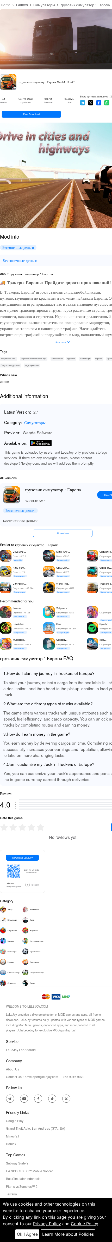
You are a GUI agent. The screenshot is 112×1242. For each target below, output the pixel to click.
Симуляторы (44, 4)
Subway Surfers (17, 1163)
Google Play (14, 1120)
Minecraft (12, 1136)
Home (5, 4)
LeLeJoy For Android (21, 1049)
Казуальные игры (8, 358)
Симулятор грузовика (10, 365)
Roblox (11, 1143)
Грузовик (71, 358)
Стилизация (85, 358)
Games (22, 4)
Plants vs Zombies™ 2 (22, 1186)
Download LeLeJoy (22, 857)
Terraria (11, 1194)
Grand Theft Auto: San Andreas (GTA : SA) (35, 1128)
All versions (63, 533)
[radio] (4, 827)
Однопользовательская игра (34, 358)
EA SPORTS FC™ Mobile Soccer (29, 1171)
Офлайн (98, 358)
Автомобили (57, 358)
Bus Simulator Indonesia (23, 1178)
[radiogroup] (22, 827)
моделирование (32, 365)
